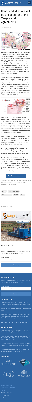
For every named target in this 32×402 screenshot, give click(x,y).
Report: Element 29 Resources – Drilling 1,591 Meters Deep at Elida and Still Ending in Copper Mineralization (16, 344)
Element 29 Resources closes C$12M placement (14, 322)
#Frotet (4, 191)
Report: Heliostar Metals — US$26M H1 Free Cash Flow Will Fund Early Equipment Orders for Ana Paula (15, 303)
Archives (4, 397)
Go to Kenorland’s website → (16, 176)
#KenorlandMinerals (14, 191)
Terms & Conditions (6, 392)
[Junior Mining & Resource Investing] (11, 3)
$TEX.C (22, 195)
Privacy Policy (6, 395)
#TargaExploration (6, 195)
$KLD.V (16, 195)
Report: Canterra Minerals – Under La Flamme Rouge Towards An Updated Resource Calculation (15, 350)
